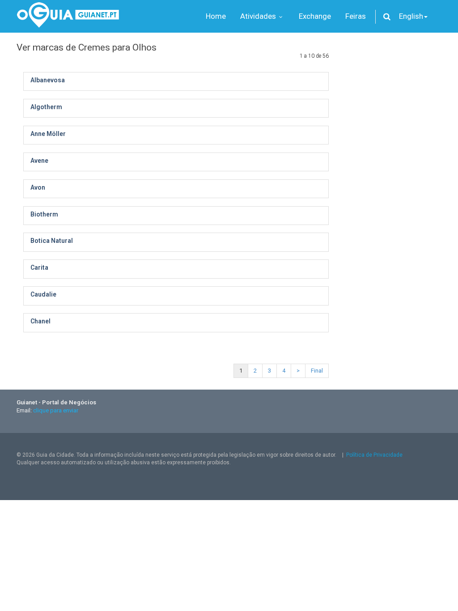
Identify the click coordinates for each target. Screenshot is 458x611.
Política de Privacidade (374, 455)
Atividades (259, 16)
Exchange (315, 16)
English (411, 16)
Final (317, 370)
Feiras (355, 16)
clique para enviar (55, 410)
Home (216, 16)
